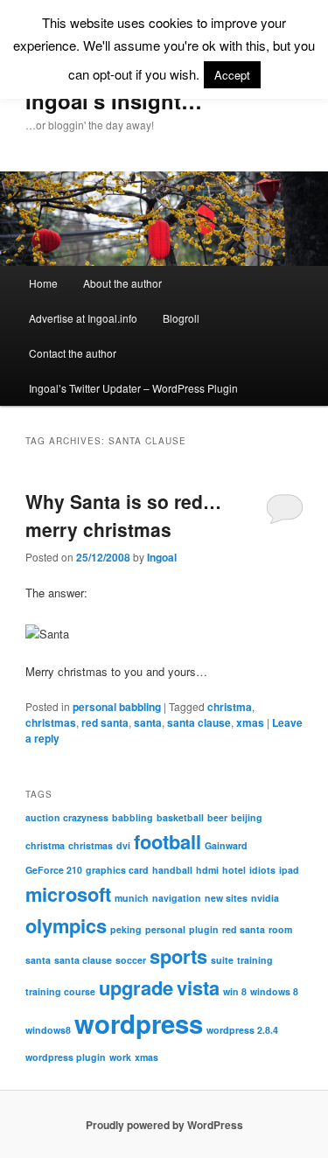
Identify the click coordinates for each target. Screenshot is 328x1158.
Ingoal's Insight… (113, 100)
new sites (226, 897)
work (120, 1057)
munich (132, 897)
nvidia (265, 897)
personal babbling (117, 707)
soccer (130, 959)
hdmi (207, 869)
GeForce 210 (53, 869)
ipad (289, 869)
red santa (105, 722)
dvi (123, 845)
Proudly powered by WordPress (164, 1125)
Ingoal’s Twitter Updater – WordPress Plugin (133, 387)
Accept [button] (232, 74)
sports (178, 956)
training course (60, 991)
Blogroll (181, 317)
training (255, 959)
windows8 (48, 1029)
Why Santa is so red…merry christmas (123, 515)
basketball (180, 817)
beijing (246, 817)
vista (198, 987)
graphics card (117, 869)
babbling (132, 817)
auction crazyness (66, 817)
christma (229, 707)
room (280, 929)
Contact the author (72, 352)
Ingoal (162, 557)
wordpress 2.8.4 (242, 1029)
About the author (122, 283)
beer (217, 817)
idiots (262, 869)
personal (165, 929)
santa (148, 722)
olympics (66, 925)
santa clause (199, 722)
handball (172, 869)
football (167, 841)
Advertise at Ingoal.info (83, 317)
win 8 (235, 991)
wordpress (138, 1023)
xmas (250, 722)
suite (222, 959)
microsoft (68, 894)
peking (126, 929)
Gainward (226, 845)
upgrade (136, 987)
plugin (204, 929)
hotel (234, 869)
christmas (50, 722)
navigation (176, 897)
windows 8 (274, 991)
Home (43, 283)
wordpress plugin (65, 1057)
